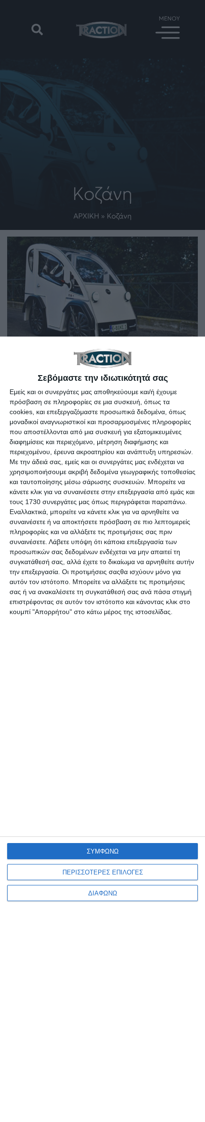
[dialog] (102, 729)
